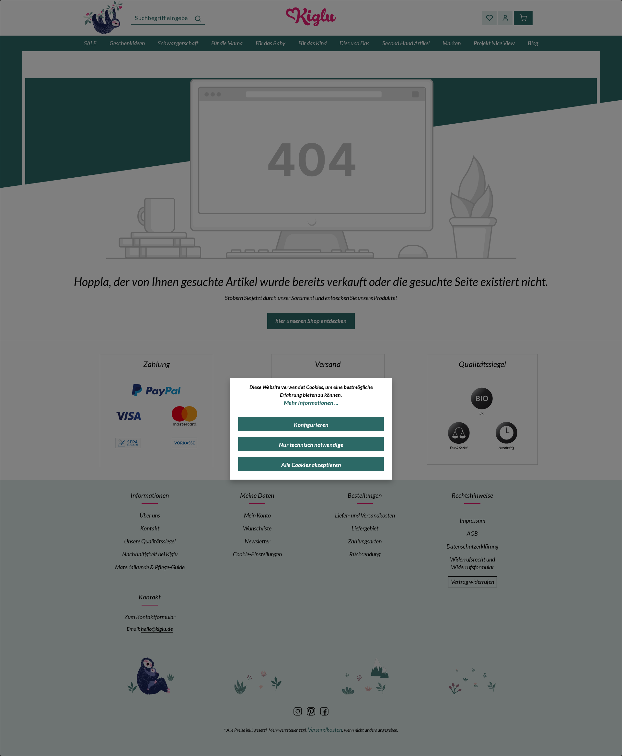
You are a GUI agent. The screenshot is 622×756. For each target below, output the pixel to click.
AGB (472, 533)
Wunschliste (257, 528)
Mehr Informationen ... (311, 402)
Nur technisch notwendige (311, 444)
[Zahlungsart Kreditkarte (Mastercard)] (184, 415)
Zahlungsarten (365, 541)
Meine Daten (257, 495)
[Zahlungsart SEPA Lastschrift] (128, 442)
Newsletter (257, 541)
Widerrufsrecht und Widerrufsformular (472, 563)
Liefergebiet (364, 528)
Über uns (150, 515)
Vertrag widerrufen (472, 581)
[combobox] (161, 18)
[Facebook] (324, 710)
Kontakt (149, 528)
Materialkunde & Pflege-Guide (150, 567)
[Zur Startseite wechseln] (103, 17)
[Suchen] (198, 18)
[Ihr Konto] (505, 18)
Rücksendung (364, 554)
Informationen (150, 495)
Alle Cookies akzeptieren (311, 464)
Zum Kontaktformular (149, 617)
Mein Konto (257, 515)
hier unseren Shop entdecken (311, 320)
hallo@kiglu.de (157, 629)
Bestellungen (365, 495)
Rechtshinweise (472, 495)
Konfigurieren (311, 424)
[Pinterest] (311, 710)
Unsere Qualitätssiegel (150, 541)
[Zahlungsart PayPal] (156, 389)
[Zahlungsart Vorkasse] (184, 442)
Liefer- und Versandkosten (365, 515)
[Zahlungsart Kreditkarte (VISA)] (128, 415)
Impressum (472, 520)
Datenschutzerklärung (472, 546)
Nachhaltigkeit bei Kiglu (150, 554)
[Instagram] (298, 710)
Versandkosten (325, 729)
